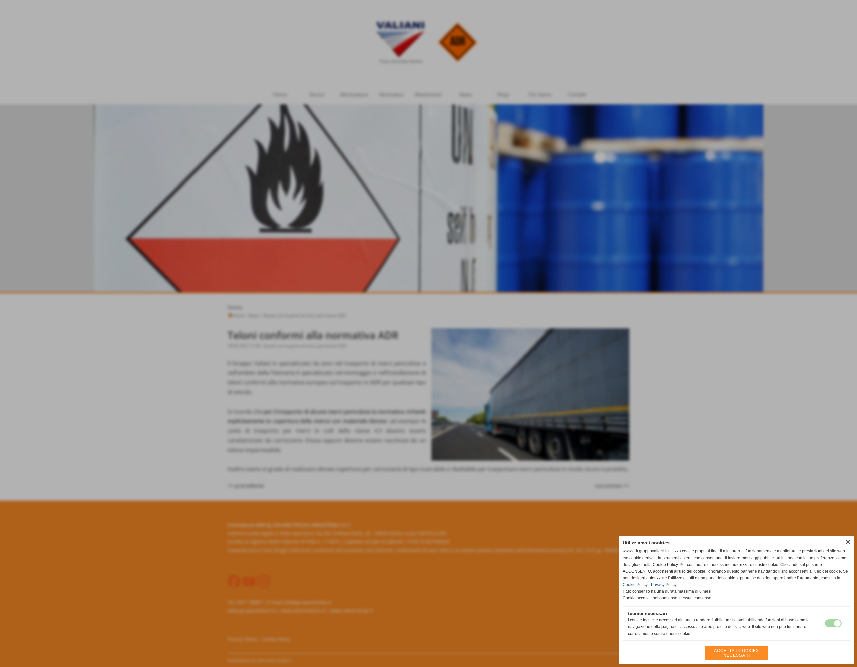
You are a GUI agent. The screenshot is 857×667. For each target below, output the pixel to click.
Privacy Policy (664, 584)
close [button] (848, 542)
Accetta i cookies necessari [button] (736, 653)
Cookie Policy (635, 584)
